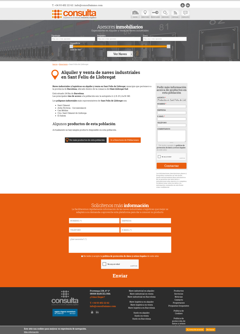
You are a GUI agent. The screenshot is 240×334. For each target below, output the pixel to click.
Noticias (175, 14)
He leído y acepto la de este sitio (171, 147)
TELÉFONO (162, 123)
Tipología (55, 35)
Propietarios (155, 14)
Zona (145, 35)
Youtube (182, 5)
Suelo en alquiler (142, 312)
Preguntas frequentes (178, 305)
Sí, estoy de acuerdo (195, 329)
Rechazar (210, 329)
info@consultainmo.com (89, 5)
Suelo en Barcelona (141, 318)
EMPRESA (161, 110)
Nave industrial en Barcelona (142, 296)
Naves (135, 14)
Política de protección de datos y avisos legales (178, 322)
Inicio (55, 64)
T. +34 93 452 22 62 (62, 5)
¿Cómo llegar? (97, 297)
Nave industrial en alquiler (141, 290)
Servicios (165, 14)
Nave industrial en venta (141, 293)
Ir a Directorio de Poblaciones (125, 140)
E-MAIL (161, 116)
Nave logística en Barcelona (141, 307)
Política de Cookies (179, 312)
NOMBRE (161, 104)
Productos (179, 290)
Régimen (101, 35)
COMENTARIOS (163, 129)
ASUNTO (161, 97)
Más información (31, 332)
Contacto (185, 14)
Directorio (145, 14)
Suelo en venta (141, 315)
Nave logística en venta (141, 304)
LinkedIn (188, 5)
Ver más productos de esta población (87, 140)
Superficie (75, 43)
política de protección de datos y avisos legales (171, 146)
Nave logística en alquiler (142, 301)
